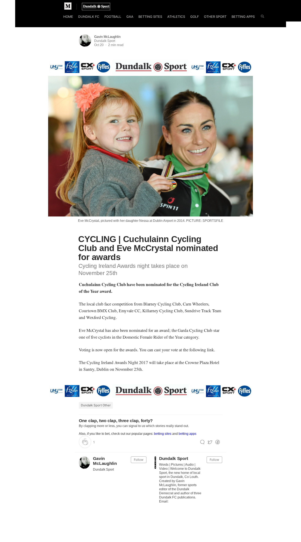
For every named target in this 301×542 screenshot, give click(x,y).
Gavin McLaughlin (107, 36)
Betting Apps (243, 17)
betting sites (162, 433)
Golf (194, 17)
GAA (129, 17)
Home (68, 17)
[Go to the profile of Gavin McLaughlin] (84, 462)
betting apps (187, 433)
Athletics (176, 17)
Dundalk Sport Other (96, 405)
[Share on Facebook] (218, 442)
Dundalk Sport (173, 458)
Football (112, 17)
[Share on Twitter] (210, 442)
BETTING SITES (150, 17)
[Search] (262, 17)
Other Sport (215, 17)
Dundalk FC (88, 17)
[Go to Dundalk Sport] (155, 462)
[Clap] (85, 442)
